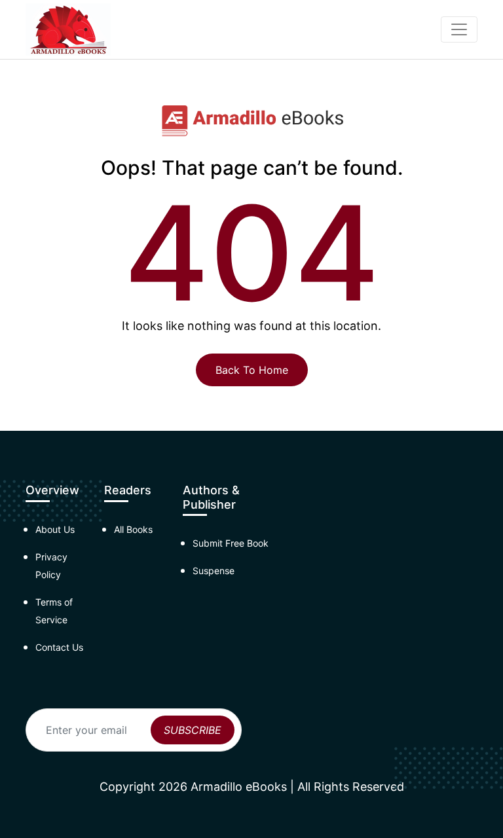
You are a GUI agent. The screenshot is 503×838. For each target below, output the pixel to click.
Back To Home (251, 369)
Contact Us (59, 647)
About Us (55, 529)
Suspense (213, 570)
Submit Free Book (231, 543)
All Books (133, 529)
